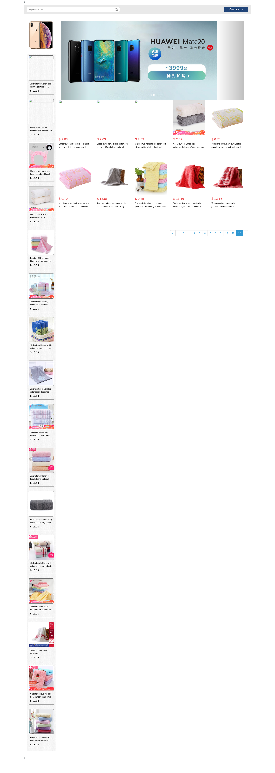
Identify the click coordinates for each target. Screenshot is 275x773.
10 (226, 233)
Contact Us (236, 9)
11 (233, 233)
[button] (74, 60)
